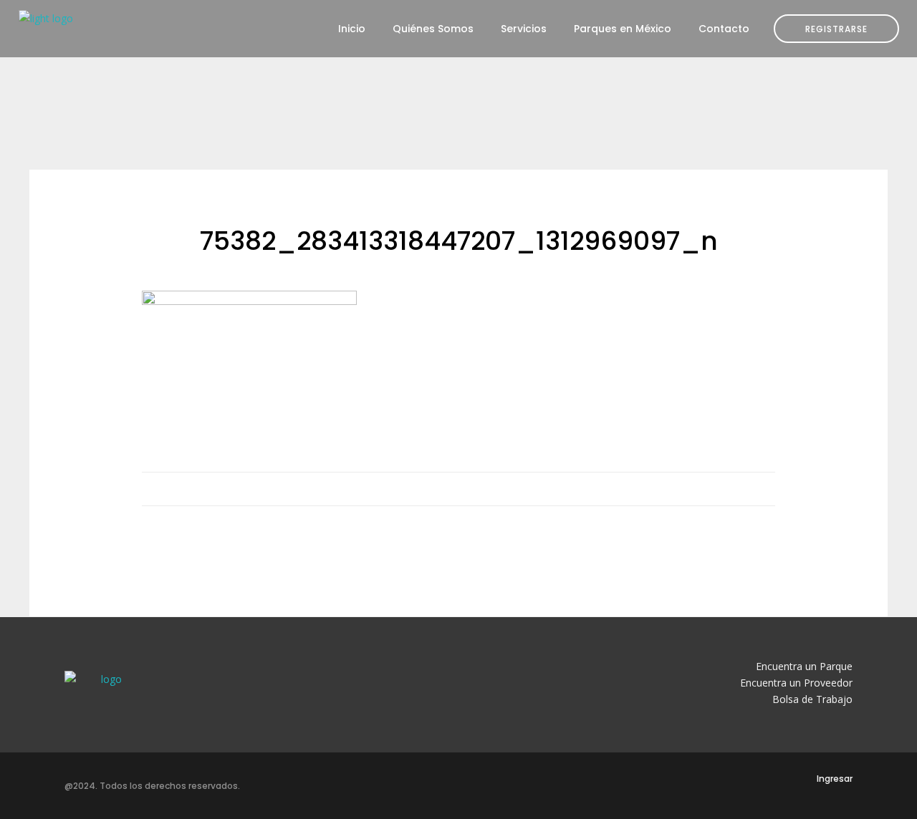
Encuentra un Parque (804, 666)
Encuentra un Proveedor (796, 682)
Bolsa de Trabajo (812, 699)
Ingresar (835, 778)
